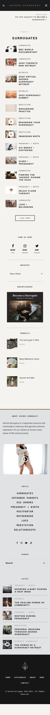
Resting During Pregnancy (25, 617)
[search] (44, 563)
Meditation (25, 104)
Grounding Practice (26, 110)
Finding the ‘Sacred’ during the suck (30, 177)
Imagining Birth (29, 136)
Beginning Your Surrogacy (29, 123)
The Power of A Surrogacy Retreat (28, 646)
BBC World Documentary (28, 50)
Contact (25, 683)
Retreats (23, 72)
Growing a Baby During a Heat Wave (31, 590)
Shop (42, 677)
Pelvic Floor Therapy (27, 192)
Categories (20, 677)
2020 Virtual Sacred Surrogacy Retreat (27, 80)
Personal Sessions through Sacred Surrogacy (27, 632)
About (33, 677)
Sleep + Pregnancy (26, 162)
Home (8, 677)
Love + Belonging (26, 205)
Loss (25, 520)
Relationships (25, 530)
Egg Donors (25, 502)
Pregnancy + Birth (29, 143)
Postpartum (25, 511)
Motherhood (25, 516)
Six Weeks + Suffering (26, 149)
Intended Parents (25, 498)
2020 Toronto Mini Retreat (28, 64)
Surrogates (25, 45)
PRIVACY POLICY (25, 697)
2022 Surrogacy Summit (30, 96)
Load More (25, 218)
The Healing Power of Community (30, 603)
